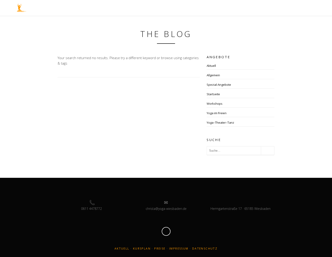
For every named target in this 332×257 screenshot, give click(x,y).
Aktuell (211, 66)
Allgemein (213, 75)
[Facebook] (166, 231)
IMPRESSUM (179, 248)
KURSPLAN (142, 248)
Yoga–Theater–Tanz (220, 122)
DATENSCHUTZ (204, 248)
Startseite (213, 94)
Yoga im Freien (217, 113)
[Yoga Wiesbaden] (22, 7)
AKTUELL (122, 248)
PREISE (159, 248)
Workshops (214, 104)
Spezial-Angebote (219, 85)
